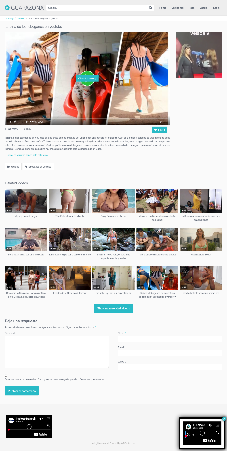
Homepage (9, 18)
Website (122, 361)
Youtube (21, 18)
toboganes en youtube (39, 166)
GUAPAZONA (27, 8)
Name (122, 333)
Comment (10, 333)
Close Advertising (87, 78)
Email (121, 347)
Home (162, 7)
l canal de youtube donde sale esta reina (27, 155)
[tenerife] (199, 55)
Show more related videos (113, 308)
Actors (204, 7)
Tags (192, 7)
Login (216, 7)
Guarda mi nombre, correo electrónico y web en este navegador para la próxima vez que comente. (55, 379)
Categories (178, 7)
